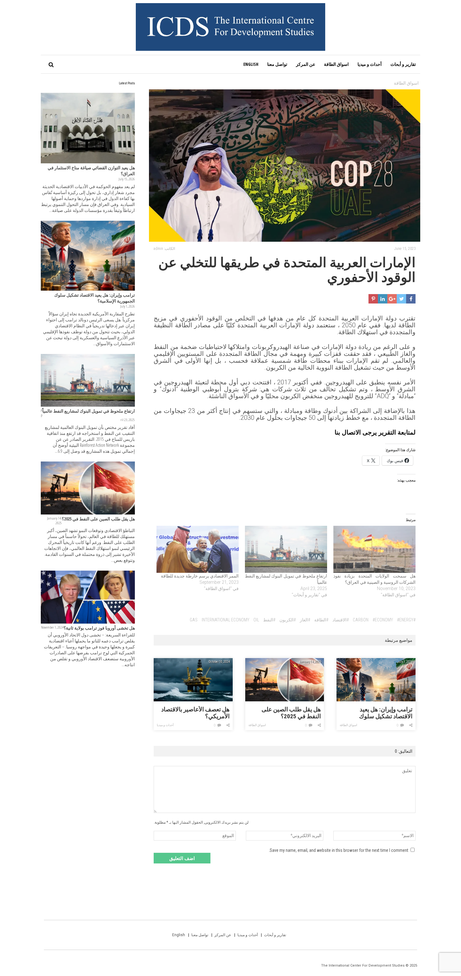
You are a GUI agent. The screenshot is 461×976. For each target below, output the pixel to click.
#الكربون (287, 619)
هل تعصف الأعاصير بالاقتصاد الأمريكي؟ (195, 713)
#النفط (269, 619)
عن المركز (305, 64)
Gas (194, 619)
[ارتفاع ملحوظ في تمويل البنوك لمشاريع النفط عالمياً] (286, 549)
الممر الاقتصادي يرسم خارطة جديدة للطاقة (200, 575)
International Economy (225, 619)
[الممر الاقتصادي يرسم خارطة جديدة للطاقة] (197, 549)
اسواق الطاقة (336, 64)
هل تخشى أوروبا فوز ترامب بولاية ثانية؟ (99, 628)
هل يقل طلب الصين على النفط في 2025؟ (291, 713)
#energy (405, 619)
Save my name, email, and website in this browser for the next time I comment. (338, 850)
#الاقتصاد (340, 619)
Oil (256, 619)
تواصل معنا (277, 64)
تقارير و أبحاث (403, 64)
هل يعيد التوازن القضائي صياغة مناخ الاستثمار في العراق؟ (91, 171)
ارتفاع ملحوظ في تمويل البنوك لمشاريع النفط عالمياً (88, 411)
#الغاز (305, 619)
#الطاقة (321, 619)
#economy (383, 619)
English (250, 64)
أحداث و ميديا (370, 64)
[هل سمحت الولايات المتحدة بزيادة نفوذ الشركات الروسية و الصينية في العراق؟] (374, 549)
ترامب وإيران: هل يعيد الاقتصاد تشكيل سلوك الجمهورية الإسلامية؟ (385, 713)
